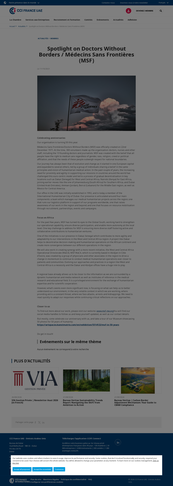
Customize (59, 469)
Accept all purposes (22, 469)
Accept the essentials (42, 469)
